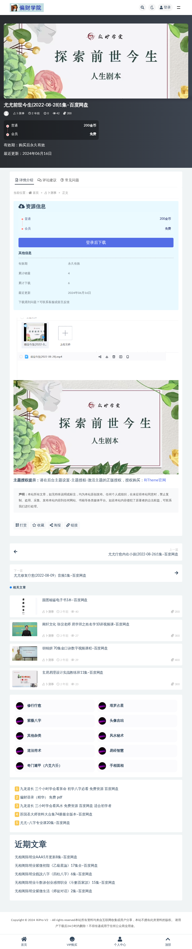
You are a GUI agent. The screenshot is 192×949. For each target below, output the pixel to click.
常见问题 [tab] (72, 180)
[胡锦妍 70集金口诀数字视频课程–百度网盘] (24, 653)
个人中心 (120, 944)
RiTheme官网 (155, 480)
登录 (167, 7)
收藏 (40, 525)
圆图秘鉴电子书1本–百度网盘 (65, 600)
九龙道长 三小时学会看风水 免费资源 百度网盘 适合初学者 (66, 806)
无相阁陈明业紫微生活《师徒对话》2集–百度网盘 (53, 891)
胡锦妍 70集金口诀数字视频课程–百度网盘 (75, 648)
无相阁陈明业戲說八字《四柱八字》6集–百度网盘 (53, 874)
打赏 (23, 525)
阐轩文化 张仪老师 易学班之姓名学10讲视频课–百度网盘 (85, 624)
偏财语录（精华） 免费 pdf (41, 797)
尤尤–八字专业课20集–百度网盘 (45, 823)
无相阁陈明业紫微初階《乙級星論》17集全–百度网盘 (56, 865)
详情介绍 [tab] (26, 180)
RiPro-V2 (42, 919)
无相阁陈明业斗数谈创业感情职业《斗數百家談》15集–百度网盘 (65, 882)
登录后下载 (96, 243)
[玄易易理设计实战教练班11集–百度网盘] (24, 679)
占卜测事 (18, 113)
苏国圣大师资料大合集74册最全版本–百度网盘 (56, 814)
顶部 (168, 944)
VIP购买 (72, 944)
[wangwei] (7, 113)
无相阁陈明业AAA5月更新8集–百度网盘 (46, 857)
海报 (57, 525)
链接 (74, 525)
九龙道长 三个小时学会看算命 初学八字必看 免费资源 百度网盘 (69, 789)
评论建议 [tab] (49, 180)
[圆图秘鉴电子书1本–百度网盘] (24, 609)
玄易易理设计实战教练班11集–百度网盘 (72, 672)
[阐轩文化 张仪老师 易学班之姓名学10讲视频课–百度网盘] (24, 629)
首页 (36, 192)
